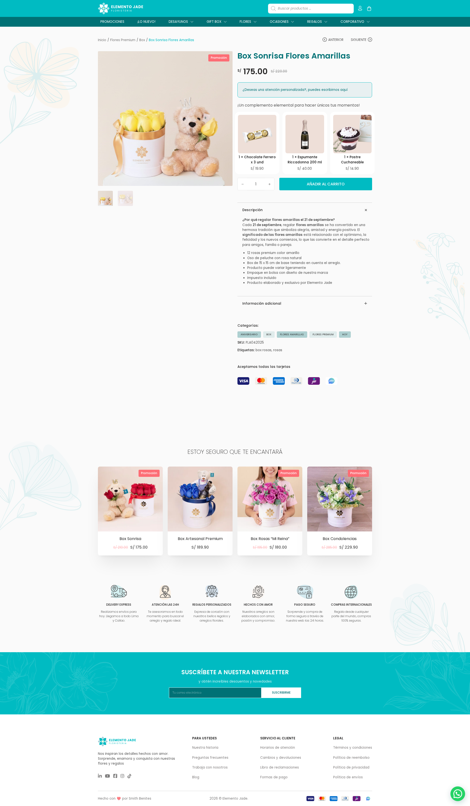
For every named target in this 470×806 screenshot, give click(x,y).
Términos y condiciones (352, 747)
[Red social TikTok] (129, 776)
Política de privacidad (351, 767)
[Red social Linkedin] (100, 776)
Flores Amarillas (292, 334)
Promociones (112, 21)
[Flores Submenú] (255, 21)
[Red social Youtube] (107, 776)
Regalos (314, 21)
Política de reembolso (351, 757)
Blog (195, 777)
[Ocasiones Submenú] (292, 21)
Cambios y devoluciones (280, 757)
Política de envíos (348, 777)
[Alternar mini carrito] (369, 9)
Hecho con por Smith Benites (124, 798)
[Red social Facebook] (115, 776)
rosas (277, 350)
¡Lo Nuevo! (146, 21)
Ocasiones (279, 21)
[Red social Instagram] (122, 776)
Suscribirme (281, 692)
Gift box (214, 21)
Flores (245, 21)
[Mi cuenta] (360, 8)
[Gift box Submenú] (225, 21)
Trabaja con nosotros (210, 767)
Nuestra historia (205, 747)
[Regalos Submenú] (325, 21)
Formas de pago (274, 777)
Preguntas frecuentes (210, 757)
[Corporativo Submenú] (368, 21)
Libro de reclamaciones (279, 767)
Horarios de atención (277, 747)
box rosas (263, 350)
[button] (226, 58)
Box (268, 334)
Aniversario (249, 334)
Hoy (344, 334)
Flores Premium (323, 334)
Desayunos (178, 21)
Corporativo (352, 21)
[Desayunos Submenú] (191, 21)
